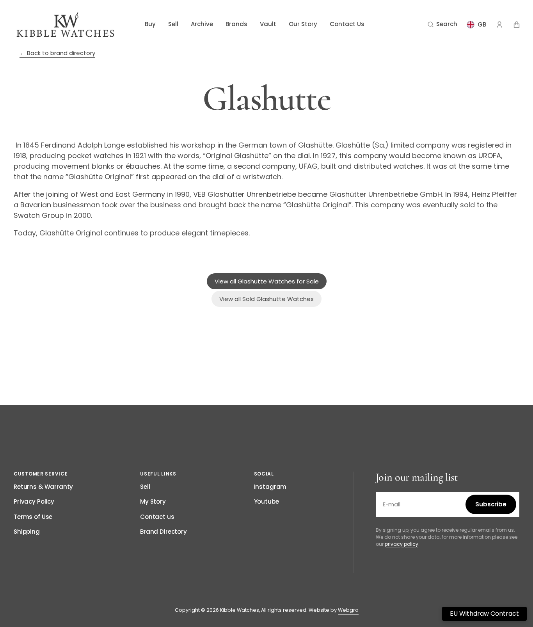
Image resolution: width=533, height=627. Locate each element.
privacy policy (401, 544)
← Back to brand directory (57, 53)
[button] (442, 24)
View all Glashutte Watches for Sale (267, 281)
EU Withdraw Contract (484, 613)
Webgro (348, 610)
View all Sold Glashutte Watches (266, 299)
